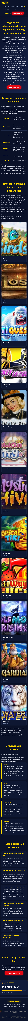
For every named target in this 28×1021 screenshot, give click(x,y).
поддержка (6, 6)
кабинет (7, 13)
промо (21, 6)
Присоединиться (14, 973)
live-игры (20, 9)
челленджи (7, 9)
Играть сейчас (14, 87)
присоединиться (17, 13)
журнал (14, 9)
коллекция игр (14, 6)
